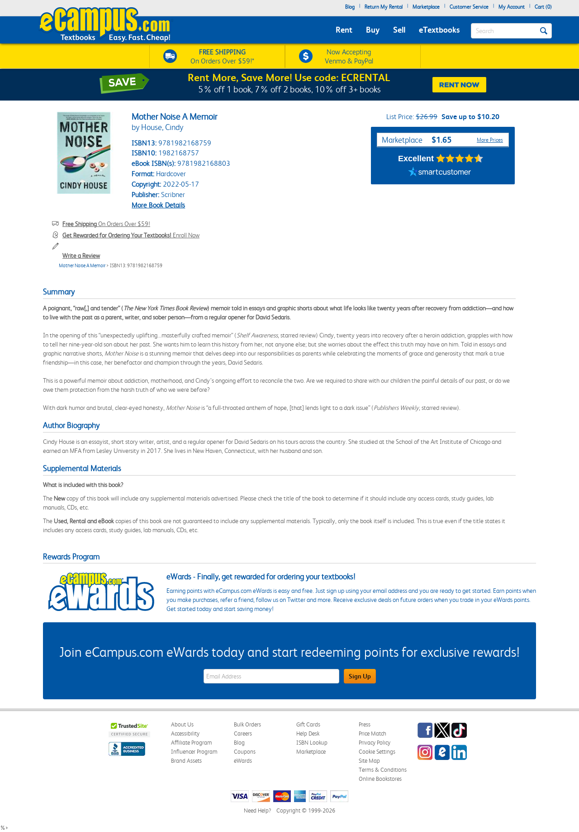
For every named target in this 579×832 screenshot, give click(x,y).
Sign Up (360, 676)
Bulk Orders (247, 724)
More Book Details (158, 205)
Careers (243, 733)
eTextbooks (439, 29)
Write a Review (81, 255)
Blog (350, 7)
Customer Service (469, 7)
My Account (511, 7)
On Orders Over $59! (106, 223)
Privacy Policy (374, 742)
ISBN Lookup (311, 742)
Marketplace (426, 7)
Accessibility (185, 733)
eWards (243, 760)
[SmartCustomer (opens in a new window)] (439, 173)
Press (364, 724)
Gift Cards (308, 724)
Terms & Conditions (383, 769)
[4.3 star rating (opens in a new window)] (460, 158)
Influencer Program (194, 751)
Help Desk (307, 733)
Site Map (369, 760)
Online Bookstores (380, 778)
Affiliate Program (191, 742)
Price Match (372, 733)
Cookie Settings (377, 751)
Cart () (543, 7)
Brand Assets (186, 760)
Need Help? (257, 810)
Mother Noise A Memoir (82, 266)
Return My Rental (384, 7)
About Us (182, 724)
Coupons (245, 751)
